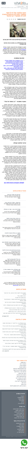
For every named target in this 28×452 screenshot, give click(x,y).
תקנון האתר (21, 424)
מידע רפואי (23, 384)
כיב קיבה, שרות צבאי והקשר (13, 218)
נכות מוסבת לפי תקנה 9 (20, 297)
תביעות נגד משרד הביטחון (13, 194)
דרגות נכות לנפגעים (21, 379)
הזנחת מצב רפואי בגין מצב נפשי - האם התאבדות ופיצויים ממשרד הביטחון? (13, 68)
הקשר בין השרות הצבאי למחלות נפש (11, 242)
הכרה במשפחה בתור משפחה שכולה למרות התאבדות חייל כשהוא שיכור (14, 61)
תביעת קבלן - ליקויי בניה (20, 381)
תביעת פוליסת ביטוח (21, 376)
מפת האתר (21, 427)
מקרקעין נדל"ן (21, 403)
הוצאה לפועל (21, 399)
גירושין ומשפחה (21, 397)
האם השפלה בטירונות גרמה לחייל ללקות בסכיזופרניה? (14, 349)
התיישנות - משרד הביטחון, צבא (12, 202)
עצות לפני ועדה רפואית (19, 417)
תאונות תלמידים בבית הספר (19, 370)
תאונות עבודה (23, 365)
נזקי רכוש (24, 382)
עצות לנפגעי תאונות (20, 410)
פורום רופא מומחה (20, 423)
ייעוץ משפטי (23, 362)
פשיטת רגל (21, 400)
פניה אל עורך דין (20, 432)
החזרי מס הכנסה (22, 373)
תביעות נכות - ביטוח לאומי (20, 371)
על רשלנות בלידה (20, 413)
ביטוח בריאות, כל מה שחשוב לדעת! (18, 385)
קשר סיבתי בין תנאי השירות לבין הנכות (17, 309)
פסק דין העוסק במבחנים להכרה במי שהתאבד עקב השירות (14, 63)
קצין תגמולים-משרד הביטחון (19, 368)
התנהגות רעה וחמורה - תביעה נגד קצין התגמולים (15, 308)
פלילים (22, 402)
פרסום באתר (21, 430)
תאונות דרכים (23, 364)
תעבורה (22, 396)
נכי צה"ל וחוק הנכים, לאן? (13, 259)
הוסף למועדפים (20, 429)
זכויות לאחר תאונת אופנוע (18, 409)
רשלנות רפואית (22, 367)
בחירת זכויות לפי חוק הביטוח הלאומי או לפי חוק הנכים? (11, 250)
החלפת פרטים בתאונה (19, 412)
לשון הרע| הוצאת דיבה (21, 378)
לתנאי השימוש (15, 285)
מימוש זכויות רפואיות (21, 375)
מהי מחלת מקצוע (20, 416)
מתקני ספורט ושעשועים (19, 415)
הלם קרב (18, 226)
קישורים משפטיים (20, 426)
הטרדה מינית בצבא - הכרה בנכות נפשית (17, 311)
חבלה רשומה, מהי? (21, 295)
